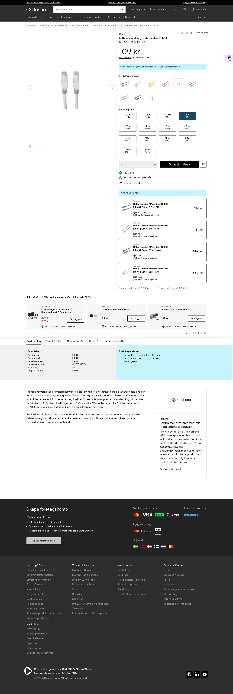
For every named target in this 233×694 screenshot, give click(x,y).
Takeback (78, 608)
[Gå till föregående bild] (30, 87)
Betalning (123, 589)
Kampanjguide (35, 608)
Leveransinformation (38, 579)
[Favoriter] (185, 9)
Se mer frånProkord (170, 469)
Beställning (124, 570)
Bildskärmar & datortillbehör (53, 25)
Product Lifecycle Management (91, 603)
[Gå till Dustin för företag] (36, 9)
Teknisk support (127, 584)
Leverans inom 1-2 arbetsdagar (122, 2)
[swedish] (135, 547)
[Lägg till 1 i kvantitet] (155, 164)
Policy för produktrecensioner (44, 613)
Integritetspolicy (36, 594)
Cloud (75, 589)
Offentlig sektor (172, 598)
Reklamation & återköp (131, 579)
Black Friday (33, 647)
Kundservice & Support (121, 17)
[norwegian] (142, 547)
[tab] (34, 341)
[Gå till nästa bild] (112, 87)
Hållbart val (170, 584)
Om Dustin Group (173, 574)
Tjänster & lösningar (60, 17)
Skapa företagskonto (44, 540)
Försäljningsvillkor (37, 570)
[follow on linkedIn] (197, 674)
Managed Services (83, 570)
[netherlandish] (163, 547)
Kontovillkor (33, 589)
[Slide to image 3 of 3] (45, 146)
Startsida (31, 25)
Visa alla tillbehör (196, 333)
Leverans (123, 574)
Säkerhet (77, 598)
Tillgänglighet (34, 603)
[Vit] (124, 84)
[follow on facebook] (189, 674)
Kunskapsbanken (92, 17)
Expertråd (32, 643)
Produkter (32, 17)
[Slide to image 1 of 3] (30, 146)
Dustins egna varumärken (178, 589)
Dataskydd (78, 594)
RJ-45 (116, 25)
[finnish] (156, 547)
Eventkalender (35, 638)
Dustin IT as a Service (85, 574)
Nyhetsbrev (33, 628)
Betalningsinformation (39, 574)
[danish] (149, 547)
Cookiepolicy (34, 598)
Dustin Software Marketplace (89, 613)
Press (166, 570)
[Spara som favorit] (203, 164)
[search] (121, 9)
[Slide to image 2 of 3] (37, 146)
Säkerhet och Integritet (177, 603)
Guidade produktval (38, 618)
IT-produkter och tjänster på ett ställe (43, 2)
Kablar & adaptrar (81, 25)
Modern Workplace (83, 579)
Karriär (167, 579)
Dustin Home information (132, 594)
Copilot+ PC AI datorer (39, 652)
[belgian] (170, 547)
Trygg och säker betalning (195, 2)
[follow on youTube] (204, 674)
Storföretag (170, 594)
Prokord (125, 34)
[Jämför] (175, 9)
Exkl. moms (125, 58)
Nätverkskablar (102, 25)
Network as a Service (84, 584)
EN (205, 18)
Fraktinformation (36, 584)
